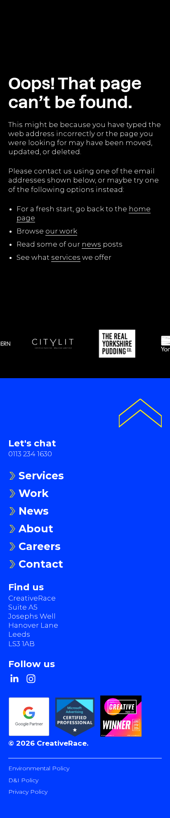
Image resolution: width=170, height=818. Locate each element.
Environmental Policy (38, 768)
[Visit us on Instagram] (31, 678)
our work (61, 231)
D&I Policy (23, 780)
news (91, 244)
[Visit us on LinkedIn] (14, 678)
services (65, 257)
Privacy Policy (27, 791)
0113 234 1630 (30, 454)
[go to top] (140, 414)
